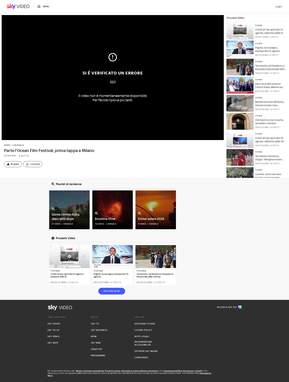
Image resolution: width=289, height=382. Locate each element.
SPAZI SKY (97, 349)
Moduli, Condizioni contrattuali (90, 371)
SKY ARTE (52, 343)
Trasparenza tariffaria (172, 371)
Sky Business (99, 330)
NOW (94, 336)
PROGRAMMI (98, 355)
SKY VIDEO (53, 336)
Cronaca (18, 145)
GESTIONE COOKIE (144, 323)
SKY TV (95, 323)
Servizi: (95, 317)
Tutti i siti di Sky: (56, 317)
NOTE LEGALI (141, 336)
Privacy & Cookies (112, 371)
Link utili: (139, 317)
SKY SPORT (53, 323)
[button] (13, 164)
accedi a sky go (227, 307)
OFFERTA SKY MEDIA (146, 351)
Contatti (199, 371)
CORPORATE (141, 357)
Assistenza (188, 371)
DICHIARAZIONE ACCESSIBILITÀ (143, 343)
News (7, 145)
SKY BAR (96, 343)
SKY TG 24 (53, 330)
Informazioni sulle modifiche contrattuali (139, 371)
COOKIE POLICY (143, 330)
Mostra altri (112, 291)
